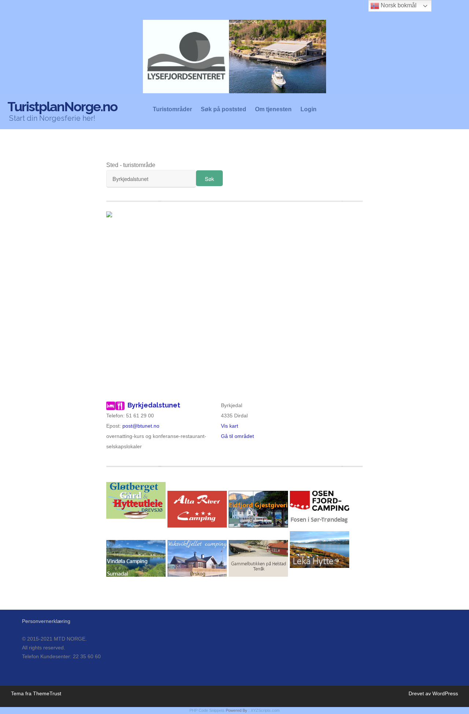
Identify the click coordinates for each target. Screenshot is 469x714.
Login (308, 109)
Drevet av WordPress (433, 693)
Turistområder (172, 109)
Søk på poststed (223, 109)
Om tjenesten (273, 109)
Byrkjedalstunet (154, 405)
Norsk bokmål (398, 5)
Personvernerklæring (46, 621)
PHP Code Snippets (207, 710)
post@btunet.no (140, 426)
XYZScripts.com (265, 710)
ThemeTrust (47, 693)
